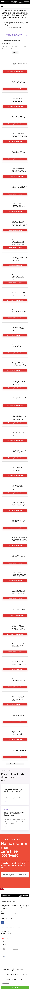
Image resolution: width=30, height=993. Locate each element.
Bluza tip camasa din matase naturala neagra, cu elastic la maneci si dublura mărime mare (19, 575)
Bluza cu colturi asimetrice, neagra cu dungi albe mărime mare (19, 733)
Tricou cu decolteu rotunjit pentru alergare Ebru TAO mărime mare (19, 364)
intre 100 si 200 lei (6, 933)
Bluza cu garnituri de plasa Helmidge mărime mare (19, 82)
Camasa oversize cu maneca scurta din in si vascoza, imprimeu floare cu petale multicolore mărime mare (19, 224)
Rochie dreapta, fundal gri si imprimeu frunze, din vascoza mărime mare (18, 277)
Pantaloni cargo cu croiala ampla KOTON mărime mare (18, 329)
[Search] (27, 6)
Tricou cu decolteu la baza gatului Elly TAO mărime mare (18, 715)
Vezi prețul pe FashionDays (15, 71)
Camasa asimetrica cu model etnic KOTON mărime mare (18, 521)
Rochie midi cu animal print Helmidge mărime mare (19, 750)
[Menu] (2, 6)
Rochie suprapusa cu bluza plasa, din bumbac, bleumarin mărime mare (19, 135)
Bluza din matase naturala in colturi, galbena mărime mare (18, 205)
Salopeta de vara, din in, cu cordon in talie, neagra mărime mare (19, 680)
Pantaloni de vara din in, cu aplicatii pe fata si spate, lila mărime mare (19, 451)
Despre (5, 944)
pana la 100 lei (5, 931)
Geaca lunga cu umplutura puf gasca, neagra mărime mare (18, 346)
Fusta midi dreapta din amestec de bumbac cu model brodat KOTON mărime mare (19, 101)
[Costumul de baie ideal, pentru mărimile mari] (15, 794)
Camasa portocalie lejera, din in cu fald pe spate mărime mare (19, 259)
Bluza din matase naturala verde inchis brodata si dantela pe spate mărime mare (18, 242)
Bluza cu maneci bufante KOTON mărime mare (19, 608)
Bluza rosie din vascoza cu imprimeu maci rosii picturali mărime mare (19, 591)
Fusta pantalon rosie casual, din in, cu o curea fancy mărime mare (19, 504)
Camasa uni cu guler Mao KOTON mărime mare (19, 64)
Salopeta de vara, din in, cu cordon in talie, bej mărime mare (19, 152)
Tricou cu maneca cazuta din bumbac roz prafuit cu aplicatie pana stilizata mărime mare (19, 540)
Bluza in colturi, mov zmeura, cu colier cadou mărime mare (19, 311)
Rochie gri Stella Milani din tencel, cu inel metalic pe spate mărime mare (19, 663)
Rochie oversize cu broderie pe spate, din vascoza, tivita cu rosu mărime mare (18, 382)
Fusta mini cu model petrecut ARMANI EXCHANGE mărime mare (18, 698)
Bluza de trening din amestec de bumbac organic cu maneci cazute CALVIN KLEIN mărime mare (18, 628)
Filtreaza (15, 52)
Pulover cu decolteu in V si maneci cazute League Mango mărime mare (19, 294)
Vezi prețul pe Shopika (15, 124)
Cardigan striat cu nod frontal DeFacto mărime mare (19, 434)
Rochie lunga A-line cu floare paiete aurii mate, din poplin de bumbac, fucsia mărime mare (19, 417)
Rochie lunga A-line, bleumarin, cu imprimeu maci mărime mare (19, 556)
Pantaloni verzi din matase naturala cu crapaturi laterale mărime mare (19, 487)
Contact (5, 942)
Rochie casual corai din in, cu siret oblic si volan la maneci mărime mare (19, 187)
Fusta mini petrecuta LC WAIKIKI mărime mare (19, 398)
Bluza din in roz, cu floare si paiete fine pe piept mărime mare (19, 645)
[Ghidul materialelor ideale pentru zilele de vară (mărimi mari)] (15, 818)
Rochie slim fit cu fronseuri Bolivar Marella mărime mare (19, 469)
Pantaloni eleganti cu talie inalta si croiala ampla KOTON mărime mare (19, 171)
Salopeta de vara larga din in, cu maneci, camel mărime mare (19, 117)
